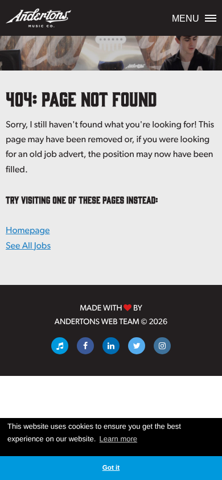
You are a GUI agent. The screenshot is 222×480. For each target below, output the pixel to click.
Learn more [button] (118, 439)
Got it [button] (111, 467)
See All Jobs (28, 245)
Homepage (28, 230)
